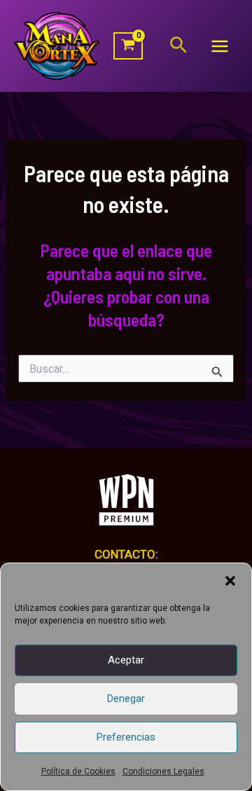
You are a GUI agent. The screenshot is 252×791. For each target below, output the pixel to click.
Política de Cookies (78, 771)
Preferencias (126, 737)
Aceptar (126, 660)
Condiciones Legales (163, 771)
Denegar (126, 698)
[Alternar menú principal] (220, 46)
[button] (230, 581)
